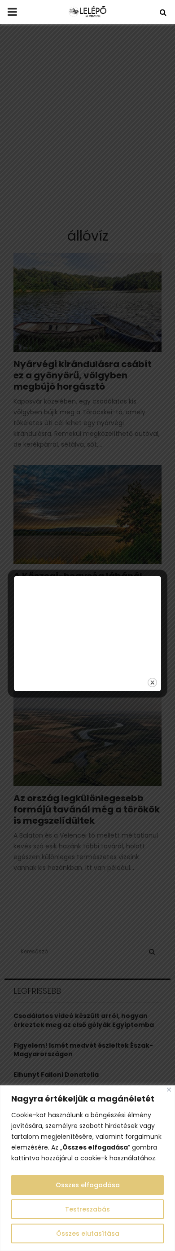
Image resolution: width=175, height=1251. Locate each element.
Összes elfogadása (88, 1185)
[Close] (169, 1090)
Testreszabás (87, 1209)
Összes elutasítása (87, 1233)
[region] (87, 1168)
